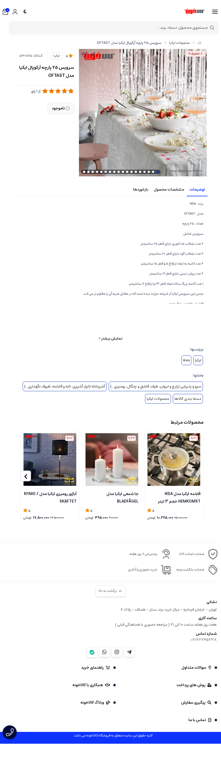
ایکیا (57, 56)
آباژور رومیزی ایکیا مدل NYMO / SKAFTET (50, 497)
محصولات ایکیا (179, 43)
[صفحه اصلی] (199, 43)
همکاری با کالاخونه (87, 685)
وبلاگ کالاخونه (92, 702)
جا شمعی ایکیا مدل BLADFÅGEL (122, 497)
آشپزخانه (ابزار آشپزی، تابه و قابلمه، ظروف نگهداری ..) (64, 386)
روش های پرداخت (191, 685)
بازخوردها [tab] (140, 189)
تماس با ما (197, 720)
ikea (186, 360)
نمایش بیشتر (111, 338)
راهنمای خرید (92, 667)
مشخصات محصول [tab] (169, 189)
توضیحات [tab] (197, 189)
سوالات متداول (193, 667)
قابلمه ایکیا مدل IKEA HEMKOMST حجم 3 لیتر (179, 497)
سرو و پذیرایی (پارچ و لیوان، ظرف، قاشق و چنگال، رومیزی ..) (155, 386)
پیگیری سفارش (193, 702)
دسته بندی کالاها (187, 399)
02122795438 (204, 639)
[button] (25, 476)
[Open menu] (215, 12)
